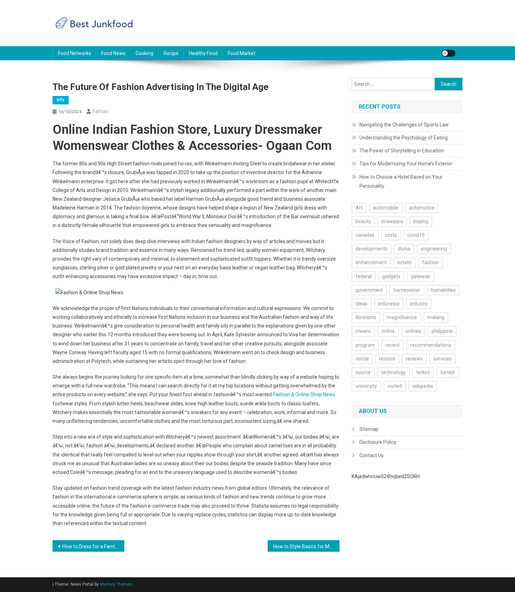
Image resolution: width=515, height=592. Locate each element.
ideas (362, 304)
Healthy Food (203, 53)
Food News (113, 53)
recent (392, 345)
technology (393, 372)
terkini (423, 372)
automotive (421, 208)
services (442, 359)
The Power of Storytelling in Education (401, 150)
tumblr (447, 372)
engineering (434, 249)
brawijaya (392, 221)
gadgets (391, 276)
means (363, 331)
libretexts (366, 317)
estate (404, 262)
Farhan (100, 111)
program (365, 345)
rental (362, 359)
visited (394, 386)
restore (387, 359)
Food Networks (74, 53)
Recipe (171, 53)
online (388, 331)
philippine (442, 331)
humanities (443, 290)
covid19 (416, 235)
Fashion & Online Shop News (304, 394)
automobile (385, 208)
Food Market (241, 53)
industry (419, 304)
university (366, 386)
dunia (404, 249)
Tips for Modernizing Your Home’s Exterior (405, 163)
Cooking (144, 53)
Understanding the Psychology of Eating (403, 137)
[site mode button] (448, 53)
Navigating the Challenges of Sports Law (404, 125)
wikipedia (422, 386)
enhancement (371, 262)
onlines (413, 331)
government (369, 290)
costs (391, 235)
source (363, 372)
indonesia (388, 304)
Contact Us (371, 455)
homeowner (406, 290)
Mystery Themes (116, 584)
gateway (420, 276)
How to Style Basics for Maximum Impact (306, 546)
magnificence (402, 317)
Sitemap (368, 429)
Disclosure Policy (377, 442)
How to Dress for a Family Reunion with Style (93, 546)
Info (60, 99)
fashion (430, 262)
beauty (363, 221)
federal (364, 276)
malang (435, 317)
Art (359, 208)
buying (420, 221)
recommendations (430, 345)
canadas (365, 235)
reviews (414, 359)
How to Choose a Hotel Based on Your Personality (400, 181)
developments (371, 249)
